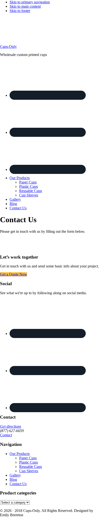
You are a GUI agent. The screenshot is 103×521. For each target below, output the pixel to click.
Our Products (20, 454)
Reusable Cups (30, 467)
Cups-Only (8, 46)
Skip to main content (25, 6)
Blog (13, 479)
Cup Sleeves (28, 471)
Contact (6, 435)
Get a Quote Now (13, 274)
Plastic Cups (28, 462)
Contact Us (18, 484)
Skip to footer (20, 11)
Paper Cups (28, 458)
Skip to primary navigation (30, 2)
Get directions (10, 426)
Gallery (15, 475)
